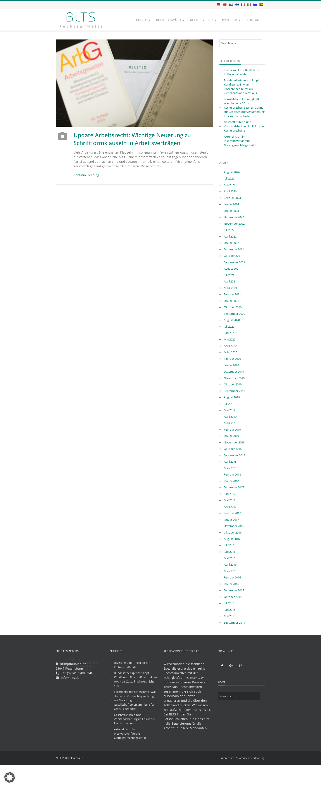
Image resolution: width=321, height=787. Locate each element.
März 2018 (230, 468)
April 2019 (230, 417)
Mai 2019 (229, 410)
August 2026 (232, 172)
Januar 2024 (231, 204)
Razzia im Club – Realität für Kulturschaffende (241, 72)
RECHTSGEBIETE (202, 20)
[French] (243, 4)
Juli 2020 (229, 326)
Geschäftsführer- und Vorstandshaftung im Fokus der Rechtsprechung (244, 126)
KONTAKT (254, 20)
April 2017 (230, 507)
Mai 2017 (229, 500)
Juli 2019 (229, 404)
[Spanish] (261, 4)
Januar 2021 (231, 301)
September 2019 (234, 391)
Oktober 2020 (233, 307)
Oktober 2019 (233, 384)
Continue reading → (88, 175)
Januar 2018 (231, 481)
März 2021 (230, 288)
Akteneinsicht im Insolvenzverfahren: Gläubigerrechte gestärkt (240, 141)
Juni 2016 (229, 552)
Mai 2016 (229, 558)
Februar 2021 (232, 294)
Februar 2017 (232, 513)
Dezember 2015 (234, 590)
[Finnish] (237, 4)
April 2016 (230, 564)
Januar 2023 (231, 211)
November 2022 (234, 224)
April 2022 (230, 236)
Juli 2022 (229, 230)
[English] (224, 4)
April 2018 (230, 462)
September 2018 (234, 455)
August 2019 (232, 397)
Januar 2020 (231, 365)
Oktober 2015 (233, 597)
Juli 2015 (229, 603)
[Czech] (231, 4)
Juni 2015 (229, 610)
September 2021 (234, 262)
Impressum (227, 758)
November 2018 (234, 442)
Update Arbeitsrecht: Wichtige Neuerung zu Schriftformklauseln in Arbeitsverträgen (132, 139)
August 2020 (232, 320)
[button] (9, 777)
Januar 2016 (231, 584)
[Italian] (249, 4)
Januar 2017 (231, 520)
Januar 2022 (231, 243)
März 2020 (230, 352)
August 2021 (232, 268)
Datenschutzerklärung (250, 758)
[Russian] (255, 4)
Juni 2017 (229, 494)
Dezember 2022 (234, 217)
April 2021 (230, 281)
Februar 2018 (232, 474)
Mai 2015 (229, 616)
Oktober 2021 (233, 256)
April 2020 (230, 346)
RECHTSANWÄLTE (169, 20)
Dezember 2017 (234, 487)
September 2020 (234, 314)
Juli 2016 (229, 545)
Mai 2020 (229, 339)
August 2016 (232, 539)
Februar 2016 (232, 577)
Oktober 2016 (233, 532)
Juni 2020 (229, 333)
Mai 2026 (229, 185)
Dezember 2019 (234, 371)
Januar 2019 (231, 436)
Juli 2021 (229, 275)
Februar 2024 (232, 198)
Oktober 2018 (233, 449)
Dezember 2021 (234, 249)
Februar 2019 (232, 429)
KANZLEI (141, 20)
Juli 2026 (229, 178)
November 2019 (234, 378)
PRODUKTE (230, 20)
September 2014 (234, 622)
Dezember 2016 (234, 526)
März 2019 (230, 423)
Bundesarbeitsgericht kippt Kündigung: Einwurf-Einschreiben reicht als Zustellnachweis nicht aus (241, 86)
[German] (218, 4)
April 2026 (230, 191)
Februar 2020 (232, 359)
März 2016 (230, 571)
